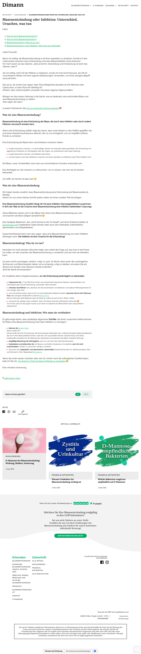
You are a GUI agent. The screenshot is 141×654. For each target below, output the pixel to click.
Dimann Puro (44, 296)
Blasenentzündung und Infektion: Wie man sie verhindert (33, 45)
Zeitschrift (123, 5)
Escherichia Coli (10, 225)
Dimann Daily (23, 328)
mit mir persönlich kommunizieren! (42, 108)
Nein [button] (86, 394)
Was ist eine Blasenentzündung (22, 39)
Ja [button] (78, 394)
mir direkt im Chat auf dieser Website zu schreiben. (42, 361)
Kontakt (134, 5)
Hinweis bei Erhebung (53, 651)
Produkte (17, 586)
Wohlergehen (38, 564)
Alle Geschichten (40, 574)
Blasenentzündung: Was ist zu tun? (23, 42)
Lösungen (109, 5)
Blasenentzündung (80, 5)
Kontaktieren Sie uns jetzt (70, 536)
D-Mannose (98, 5)
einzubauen (37, 352)
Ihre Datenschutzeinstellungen (78, 651)
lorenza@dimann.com (120, 612)
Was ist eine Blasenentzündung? (22, 36)
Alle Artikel (38, 561)
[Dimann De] (18, 4)
